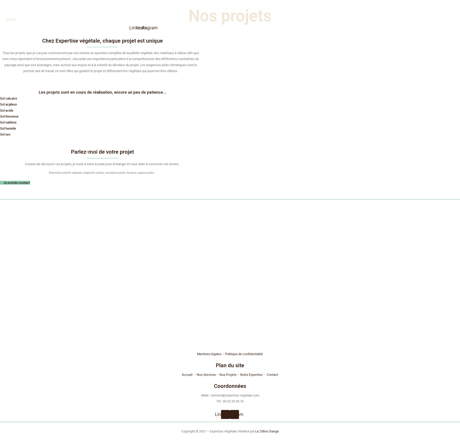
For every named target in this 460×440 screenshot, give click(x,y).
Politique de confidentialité (244, 354)
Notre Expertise (251, 375)
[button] (8, 98)
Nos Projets (228, 375)
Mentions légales (209, 354)
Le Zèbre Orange (267, 431)
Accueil (187, 375)
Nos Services (206, 375)
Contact (272, 375)
